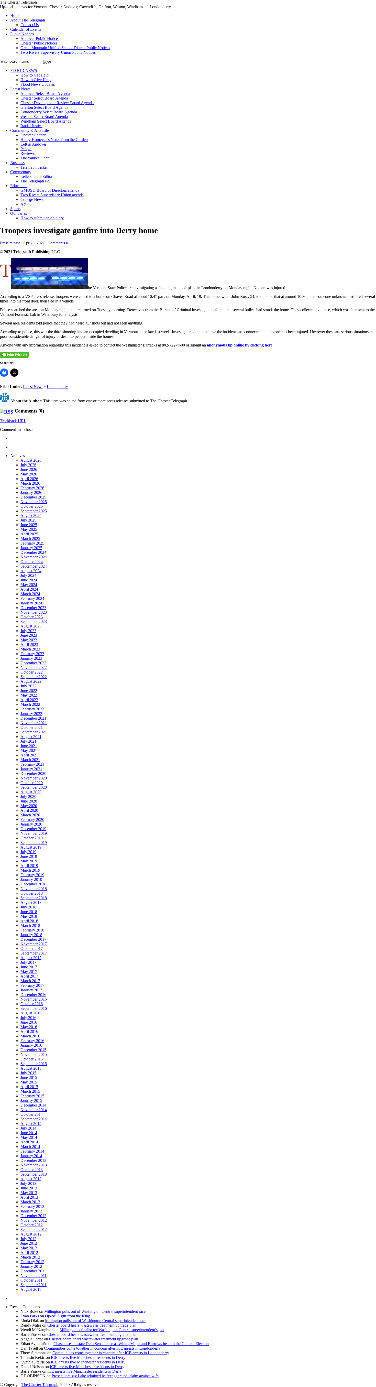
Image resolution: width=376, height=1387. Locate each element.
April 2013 (29, 1197)
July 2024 (28, 575)
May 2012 (28, 1248)
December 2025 (33, 497)
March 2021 (30, 759)
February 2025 (32, 543)
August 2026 (30, 460)
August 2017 (30, 958)
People (25, 149)
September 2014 (33, 1119)
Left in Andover (33, 144)
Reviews (27, 153)
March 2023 (30, 649)
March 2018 (30, 925)
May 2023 (28, 640)
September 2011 (33, 1285)
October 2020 (31, 783)
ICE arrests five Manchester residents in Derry (88, 1357)
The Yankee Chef (34, 158)
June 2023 (28, 635)
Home (15, 15)
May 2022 (28, 695)
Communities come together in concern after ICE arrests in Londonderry (102, 1348)
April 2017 (29, 976)
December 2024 (33, 552)
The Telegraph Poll (35, 181)
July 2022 (28, 686)
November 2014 (33, 1110)
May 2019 (28, 861)
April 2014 (29, 1142)
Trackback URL (13, 421)
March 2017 (30, 981)
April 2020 (29, 810)
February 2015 (32, 1096)
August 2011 (30, 1289)
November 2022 (33, 667)
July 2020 (28, 796)
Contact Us (29, 25)
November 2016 (33, 999)
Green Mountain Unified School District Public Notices (65, 48)
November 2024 (33, 557)
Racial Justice (31, 126)
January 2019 (31, 879)
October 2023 (31, 617)
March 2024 (30, 594)
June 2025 (28, 525)
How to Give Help (35, 80)
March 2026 (30, 483)
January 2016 (31, 1045)
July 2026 (28, 465)
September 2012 (33, 1229)
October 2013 (31, 1169)
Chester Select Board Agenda (44, 98)
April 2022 (29, 700)
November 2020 (33, 778)
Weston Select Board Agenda (44, 116)
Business (17, 162)
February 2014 (32, 1151)
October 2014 (31, 1114)
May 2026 (28, 474)
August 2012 (30, 1234)
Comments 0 (58, 243)
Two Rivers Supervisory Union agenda (52, 195)
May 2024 (28, 584)
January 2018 (31, 935)
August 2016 (30, 1013)
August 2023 (30, 626)
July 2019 (28, 852)
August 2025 (30, 515)
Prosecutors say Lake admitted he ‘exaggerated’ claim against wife (105, 1376)
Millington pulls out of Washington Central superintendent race (95, 1311)
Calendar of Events (25, 29)
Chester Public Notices (38, 43)
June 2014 (28, 1133)
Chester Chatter (33, 135)
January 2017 (31, 990)
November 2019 (33, 833)
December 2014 (33, 1105)
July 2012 (28, 1239)
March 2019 (30, 870)
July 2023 (28, 631)
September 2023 (33, 621)
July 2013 (28, 1183)
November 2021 (33, 723)
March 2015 (30, 1091)
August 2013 (30, 1179)
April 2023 (29, 644)
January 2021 (31, 769)
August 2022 (30, 681)
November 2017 (33, 944)
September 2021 (33, 732)
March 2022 (30, 704)
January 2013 (31, 1211)
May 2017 (28, 971)
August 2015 (30, 1068)
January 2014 (31, 1156)
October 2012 (31, 1225)
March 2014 (30, 1146)
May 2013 (28, 1192)
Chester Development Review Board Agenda (57, 103)
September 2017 (33, 953)
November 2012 (33, 1220)
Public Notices (22, 34)
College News (31, 199)
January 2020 (31, 824)
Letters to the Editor (36, 176)
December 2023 (33, 607)
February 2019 (32, 875)
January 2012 (31, 1266)
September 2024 (33, 566)
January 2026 (31, 492)
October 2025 (31, 506)
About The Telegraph (27, 20)
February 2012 (32, 1262)
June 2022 (28, 690)
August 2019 (30, 847)
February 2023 (32, 654)
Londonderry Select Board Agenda (48, 112)
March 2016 (30, 1036)
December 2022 (33, 663)
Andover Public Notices (39, 38)
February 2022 (32, 709)
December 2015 (33, 1050)
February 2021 (32, 764)
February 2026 (32, 488)
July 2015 (28, 1073)
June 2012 (28, 1243)
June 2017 (28, 967)
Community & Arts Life (29, 130)
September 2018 (33, 898)
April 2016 (29, 1031)
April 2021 (29, 755)
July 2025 (28, 520)
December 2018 (33, 884)
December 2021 (33, 718)
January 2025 (31, 548)
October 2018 (31, 893)
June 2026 (28, 469)
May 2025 (28, 529)
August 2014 (30, 1123)
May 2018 (28, 916)
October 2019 (31, 838)
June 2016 (28, 1022)
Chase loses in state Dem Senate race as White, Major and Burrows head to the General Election (131, 1343)
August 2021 (30, 736)
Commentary (20, 172)
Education (18, 185)
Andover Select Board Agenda (45, 93)
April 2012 (29, 1252)
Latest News (20, 89)
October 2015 (31, 1059)
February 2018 (32, 930)
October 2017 (31, 948)
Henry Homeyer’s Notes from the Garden (54, 139)
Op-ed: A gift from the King (67, 1316)
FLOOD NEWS (23, 70)
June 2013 (28, 1188)
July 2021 (28, 741)
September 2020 (33, 787)
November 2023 (33, 612)
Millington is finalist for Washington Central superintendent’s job (112, 1330)
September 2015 (33, 1063)
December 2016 (33, 994)
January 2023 (31, 658)
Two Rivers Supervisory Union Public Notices (58, 52)
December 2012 (33, 1215)
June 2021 (28, 746)
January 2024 (31, 603)
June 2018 (28, 911)
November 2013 (33, 1165)
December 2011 (33, 1271)
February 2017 (32, 985)
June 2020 (28, 801)
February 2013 (32, 1206)
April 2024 (29, 589)
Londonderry (57, 386)
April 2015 (29, 1087)
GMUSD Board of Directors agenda (49, 190)
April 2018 (29, 921)
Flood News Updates (37, 84)
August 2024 (30, 571)
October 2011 (31, 1280)
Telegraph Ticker (34, 167)
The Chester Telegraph (39, 1384)
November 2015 (33, 1054)
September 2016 (33, 1008)
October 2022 (31, 672)
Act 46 (25, 204)
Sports (15, 209)
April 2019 (29, 865)
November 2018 (33, 888)
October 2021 (31, 727)
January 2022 (31, 713)
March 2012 (30, 1257)
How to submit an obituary (42, 218)
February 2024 (32, 598)
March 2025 (30, 538)
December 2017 (33, 939)
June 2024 (28, 580)
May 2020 (28, 806)
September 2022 (33, 677)
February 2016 (32, 1040)
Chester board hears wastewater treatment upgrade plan (91, 1325)
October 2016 (31, 1004)
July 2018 (28, 907)
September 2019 (33, 842)
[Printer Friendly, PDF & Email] (14, 355)
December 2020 (33, 773)
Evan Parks (29, 1316)
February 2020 (32, 819)
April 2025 (29, 534)
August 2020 (30, 792)
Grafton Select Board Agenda (44, 107)
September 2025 (33, 511)
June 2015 (28, 1077)
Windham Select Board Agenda (45, 121)
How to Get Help (34, 75)
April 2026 (29, 478)
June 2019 (28, 856)
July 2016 (28, 1017)
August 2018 (30, 902)
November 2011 (33, 1275)
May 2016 (28, 1027)
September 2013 (33, 1174)
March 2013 (30, 1202)
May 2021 (28, 750)
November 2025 (33, 502)
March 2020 (30, 815)
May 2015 (28, 1082)
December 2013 (33, 1160)
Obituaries (18, 213)
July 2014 (28, 1128)
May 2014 (28, 1137)
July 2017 (28, 962)
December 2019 (33, 829)
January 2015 (31, 1100)
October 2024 (31, 561)
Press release (10, 243)
